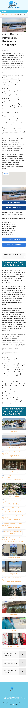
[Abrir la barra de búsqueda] (26, 11)
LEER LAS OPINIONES (14, 245)
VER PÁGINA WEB (14, 239)
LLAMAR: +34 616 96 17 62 (14, 208)
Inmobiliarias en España (7, 14)
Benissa (14, 14)
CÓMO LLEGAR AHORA (14, 202)
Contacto (16, 704)
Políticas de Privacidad (14, 702)
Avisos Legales (5, 702)
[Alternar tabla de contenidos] (22, 257)
